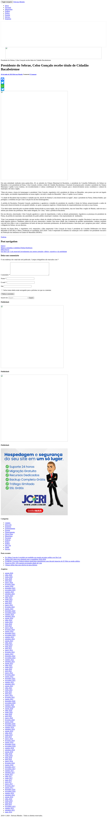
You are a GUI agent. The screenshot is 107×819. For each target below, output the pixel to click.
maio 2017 (8, 780)
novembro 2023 (10, 635)
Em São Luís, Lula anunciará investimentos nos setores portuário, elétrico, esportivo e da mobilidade (34, 250)
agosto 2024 (9, 618)
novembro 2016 (10, 791)
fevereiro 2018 (10, 763)
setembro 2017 (10, 772)
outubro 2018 (9, 748)
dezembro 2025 (10, 588)
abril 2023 (8, 648)
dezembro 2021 (10, 678)
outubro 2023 (9, 637)
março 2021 (9, 695)
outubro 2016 (9, 793)
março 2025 (9, 605)
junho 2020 (9, 712)
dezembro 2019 (10, 724)
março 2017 (9, 784)
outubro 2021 (9, 682)
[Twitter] (53, 82)
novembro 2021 (10, 680)
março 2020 (9, 718)
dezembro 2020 (10, 701)
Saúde (7, 547)
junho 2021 (9, 690)
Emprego (8, 19)
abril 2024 (8, 626)
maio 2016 (8, 803)
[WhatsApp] (53, 86)
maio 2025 (8, 601)
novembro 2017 (10, 769)
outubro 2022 (9, 660)
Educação (8, 525)
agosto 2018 (9, 752)
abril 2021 (8, 693)
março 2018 (9, 761)
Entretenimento (10, 528)
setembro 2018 (10, 750)
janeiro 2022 (9, 676)
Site (2, 286)
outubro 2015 (9, 808)
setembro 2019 (10, 729)
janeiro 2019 (9, 742)
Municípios (8, 9)
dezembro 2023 (10, 633)
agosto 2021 (9, 686)
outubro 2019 (9, 727)
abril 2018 (8, 759)
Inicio (7, 5)
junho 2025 (9, 599)
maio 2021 (8, 692)
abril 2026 (8, 581)
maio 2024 (8, 624)
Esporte (7, 15)
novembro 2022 (10, 658)
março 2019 (9, 739)
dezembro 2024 (10, 611)
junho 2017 (9, 778)
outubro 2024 (9, 614)
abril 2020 (8, 716)
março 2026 (9, 582)
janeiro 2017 (9, 787)
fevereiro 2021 (10, 697)
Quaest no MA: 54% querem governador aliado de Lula (23, 563)
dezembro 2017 (10, 767)
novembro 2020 (10, 703)
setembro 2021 (10, 684)
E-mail (3, 282)
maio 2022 (8, 669)
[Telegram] (53, 89)
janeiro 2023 (9, 654)
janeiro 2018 (9, 765)
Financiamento (10, 532)
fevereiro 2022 (10, 675)
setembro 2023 (10, 639)
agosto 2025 (9, 596)
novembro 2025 (10, 590)
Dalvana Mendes (19, 2)
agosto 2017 (9, 774)
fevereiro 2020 (10, 720)
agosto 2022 (9, 663)
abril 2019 (8, 737)
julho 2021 (8, 688)
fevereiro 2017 (10, 786)
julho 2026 (8, 575)
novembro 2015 (10, 806)
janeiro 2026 (9, 586)
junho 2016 (9, 801)
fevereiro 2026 (10, 584)
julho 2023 (8, 643)
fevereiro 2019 (10, 740)
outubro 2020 (9, 705)
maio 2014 (8, 812)
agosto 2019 (9, 731)
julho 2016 (8, 799)
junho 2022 (9, 667)
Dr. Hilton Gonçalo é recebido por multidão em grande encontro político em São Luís (33, 557)
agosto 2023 (9, 641)
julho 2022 (8, 665)
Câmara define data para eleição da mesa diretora (21, 565)
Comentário (5, 275)
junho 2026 (9, 577)
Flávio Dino (9, 534)
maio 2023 (8, 646)
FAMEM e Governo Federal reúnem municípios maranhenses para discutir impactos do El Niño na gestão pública (42, 561)
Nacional (8, 7)
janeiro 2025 (9, 609)
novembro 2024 (10, 613)
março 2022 (9, 673)
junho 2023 (9, 645)
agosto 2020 (9, 708)
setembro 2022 (10, 661)
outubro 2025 (9, 592)
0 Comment (33, 74)
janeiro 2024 (9, 631)
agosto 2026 (9, 573)
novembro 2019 (10, 725)
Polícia (7, 13)
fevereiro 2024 (10, 629)
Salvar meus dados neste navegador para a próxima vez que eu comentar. (27, 290)
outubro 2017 (9, 771)
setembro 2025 (10, 594)
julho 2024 (8, 620)
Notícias (3, 237)
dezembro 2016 (10, 789)
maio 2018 (8, 757)
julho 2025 (8, 597)
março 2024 (9, 628)
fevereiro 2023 (10, 652)
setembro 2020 (10, 707)
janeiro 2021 (9, 699)
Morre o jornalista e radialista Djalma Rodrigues (16, 247)
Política (7, 11)
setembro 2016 (10, 795)
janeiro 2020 (9, 722)
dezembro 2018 (10, 744)
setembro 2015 (10, 810)
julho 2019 (8, 733)
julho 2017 (8, 776)
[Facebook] (53, 79)
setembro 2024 (10, 616)
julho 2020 (8, 710)
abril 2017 (8, 782)
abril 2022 (8, 671)
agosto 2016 (9, 797)
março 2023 (9, 650)
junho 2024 (9, 622)
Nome (3, 278)
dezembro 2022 (10, 656)
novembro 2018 (10, 746)
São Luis (8, 545)
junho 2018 (9, 755)
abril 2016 (8, 804)
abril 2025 (8, 603)
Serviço (7, 17)
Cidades (7, 523)
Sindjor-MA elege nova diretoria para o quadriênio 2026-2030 (25, 559)
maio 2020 (8, 714)
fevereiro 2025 (10, 607)
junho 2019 (9, 735)
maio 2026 (8, 579)
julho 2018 (8, 754)
